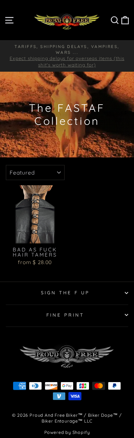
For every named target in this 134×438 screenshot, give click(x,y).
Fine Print (65, 315)
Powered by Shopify (67, 432)
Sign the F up (65, 292)
